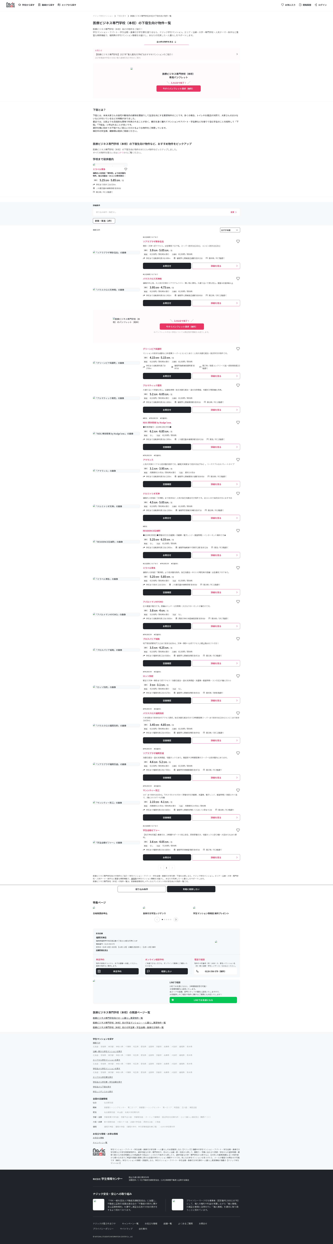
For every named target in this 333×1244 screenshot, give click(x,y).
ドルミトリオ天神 (151, 493)
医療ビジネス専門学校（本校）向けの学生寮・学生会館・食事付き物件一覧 (128, 1027)
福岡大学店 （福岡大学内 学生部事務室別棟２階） (136, 1126)
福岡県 (133, 878)
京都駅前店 (138, 1117)
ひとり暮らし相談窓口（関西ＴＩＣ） (196, 1117)
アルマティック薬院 (152, 385)
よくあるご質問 (185, 1223)
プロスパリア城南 (151, 638)
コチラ (121, 152)
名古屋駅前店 (109, 1112)
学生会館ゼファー (151, 830)
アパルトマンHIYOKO (153, 601)
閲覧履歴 (307, 4)
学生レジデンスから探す (103, 1091)
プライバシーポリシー (103, 1228)
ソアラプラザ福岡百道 (153, 753)
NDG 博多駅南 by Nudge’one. (157, 422)
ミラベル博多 (99, 169)
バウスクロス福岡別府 (153, 713)
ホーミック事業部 (152, 1117)
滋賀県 (151, 1046)
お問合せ (203, 1223)
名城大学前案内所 (132, 1112)
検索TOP (96, 1042)
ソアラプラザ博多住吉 (153, 241)
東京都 (111, 1046)
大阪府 (174, 1046)
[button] (160, 867)
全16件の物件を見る (165, 41)
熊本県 (189, 1046)
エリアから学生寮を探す (103, 1077)
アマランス (148, 459)
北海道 (95, 1046)
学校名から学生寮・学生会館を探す (107, 1082)
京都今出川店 (126, 1117)
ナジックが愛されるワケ (104, 1223)
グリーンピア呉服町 (152, 348)
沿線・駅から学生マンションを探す (107, 1051)
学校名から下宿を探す (102, 1086)
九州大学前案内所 (167, 1126)
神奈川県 (119, 1046)
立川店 (184, 1107)
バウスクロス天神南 (152, 278)
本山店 (120, 1112)
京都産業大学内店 (111, 1117)
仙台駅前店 (108, 1102)
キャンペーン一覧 (100, 1142)
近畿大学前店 (135, 1121)
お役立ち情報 (98, 1137)
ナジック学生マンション (103, 16)
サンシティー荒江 (151, 790)
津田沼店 (193, 1107)
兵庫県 (166, 1046)
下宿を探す (121, 16)
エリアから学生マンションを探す (106, 1060)
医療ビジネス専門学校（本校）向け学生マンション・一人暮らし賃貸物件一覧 (129, 1022)
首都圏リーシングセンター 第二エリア (120, 1107)
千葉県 (128, 1046)
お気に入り (290, 4)
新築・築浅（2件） (104, 220)
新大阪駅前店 (109, 1121)
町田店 (177, 1107)
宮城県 (103, 1046)
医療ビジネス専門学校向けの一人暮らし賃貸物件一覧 (118, 1017)
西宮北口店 (148, 1121)
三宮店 (157, 1121)
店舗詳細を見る (102, 950)
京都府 (159, 1046)
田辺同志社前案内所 (170, 1117)
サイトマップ (126, 1228)
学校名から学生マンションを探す (106, 1068)
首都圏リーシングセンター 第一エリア (155, 1107)
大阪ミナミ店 (122, 1121)
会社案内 (143, 1228)
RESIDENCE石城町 (151, 530)
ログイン (322, 4)
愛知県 (143, 1046)
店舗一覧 (168, 1223)
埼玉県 (136, 1046)
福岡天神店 (108, 1126)
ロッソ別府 (148, 676)
